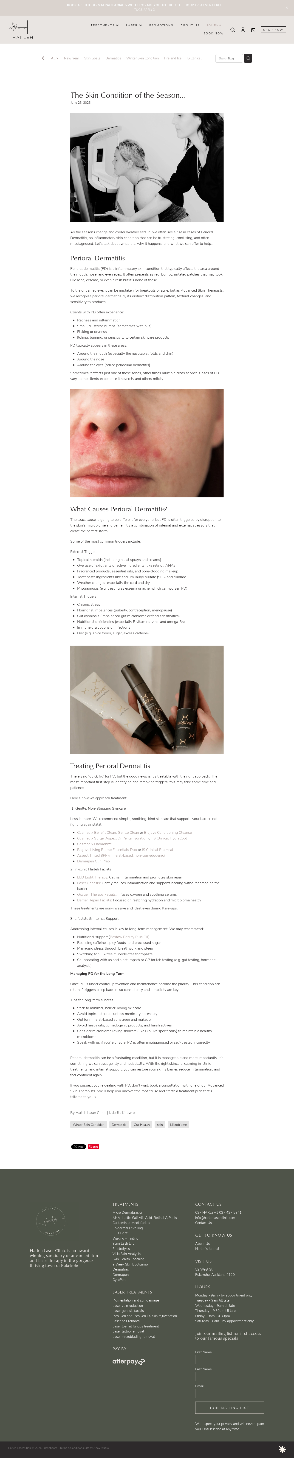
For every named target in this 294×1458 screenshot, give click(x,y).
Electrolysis (121, 1248)
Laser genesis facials (128, 1310)
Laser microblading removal (134, 1336)
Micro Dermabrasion (128, 1212)
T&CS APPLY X (144, 10)
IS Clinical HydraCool (170, 838)
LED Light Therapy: (92, 877)
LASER (132, 25)
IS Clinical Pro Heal (157, 849)
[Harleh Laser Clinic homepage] (36, 29)
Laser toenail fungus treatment (136, 1326)
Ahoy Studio (101, 1448)
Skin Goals (92, 58)
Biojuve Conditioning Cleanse (168, 832)
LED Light (120, 1233)
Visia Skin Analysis (127, 1253)
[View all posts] (43, 58)
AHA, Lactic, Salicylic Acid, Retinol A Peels (145, 1217)
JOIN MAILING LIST (230, 1407)
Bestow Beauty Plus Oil (129, 936)
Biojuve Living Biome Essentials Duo (107, 849)
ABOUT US (190, 25)
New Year (71, 58)
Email (199, 1386)
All (53, 58)
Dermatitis (113, 58)
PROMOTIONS (161, 25)
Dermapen (121, 1274)
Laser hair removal (127, 1321)
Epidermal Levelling (128, 1228)
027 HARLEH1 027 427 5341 (218, 1212)
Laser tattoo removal (128, 1331)
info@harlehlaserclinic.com (215, 1217)
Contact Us (203, 1222)
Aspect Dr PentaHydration (126, 838)
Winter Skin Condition (142, 58)
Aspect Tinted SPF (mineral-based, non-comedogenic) (121, 855)
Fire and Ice (172, 58)
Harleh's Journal (207, 1248)
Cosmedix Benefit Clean (96, 832)
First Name (203, 1352)
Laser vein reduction (128, 1305)
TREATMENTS (103, 25)
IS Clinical (194, 58)
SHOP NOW (273, 29)
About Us (202, 1243)
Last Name (203, 1369)
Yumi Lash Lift (123, 1243)
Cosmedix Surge (90, 838)
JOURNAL (215, 25)
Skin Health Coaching (128, 1259)
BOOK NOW (214, 33)
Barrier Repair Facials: (94, 900)
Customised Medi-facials (131, 1222)
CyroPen (119, 1279)
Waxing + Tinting (126, 1238)
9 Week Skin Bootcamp (130, 1264)
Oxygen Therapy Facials (96, 894)
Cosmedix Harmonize (94, 843)
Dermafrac (121, 1269)
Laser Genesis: (89, 882)
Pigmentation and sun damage (136, 1300)
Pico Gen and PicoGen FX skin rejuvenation (145, 1315)
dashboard (50, 1448)
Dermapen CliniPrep (93, 861)
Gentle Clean (128, 832)
